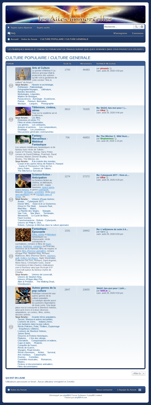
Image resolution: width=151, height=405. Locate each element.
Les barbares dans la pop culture (33, 324)
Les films (36, 118)
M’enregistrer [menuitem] (120, 33)
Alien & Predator (25, 281)
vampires (37, 246)
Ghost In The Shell (26, 206)
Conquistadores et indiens (43, 340)
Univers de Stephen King (29, 277)
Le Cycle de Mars (39, 215)
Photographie (47, 103)
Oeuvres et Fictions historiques (33, 336)
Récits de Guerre (26, 347)
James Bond (24, 333)
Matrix (33, 208)
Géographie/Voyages (28, 89)
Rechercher (136, 26)
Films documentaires (28, 366)
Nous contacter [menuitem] (104, 389)
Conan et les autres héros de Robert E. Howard (40, 164)
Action (41, 352)
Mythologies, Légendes (29, 94)
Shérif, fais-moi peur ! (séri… (111, 288)
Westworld (23, 215)
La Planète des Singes (28, 211)
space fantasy (22, 189)
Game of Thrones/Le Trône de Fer (35, 166)
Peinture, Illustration (37, 101)
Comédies (34, 357)
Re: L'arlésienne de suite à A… (112, 229)
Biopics (21, 362)
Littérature (46, 89)
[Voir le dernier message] (110, 68)
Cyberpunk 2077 (35, 201)
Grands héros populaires (44, 317)
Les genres (23, 125)
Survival (51, 352)
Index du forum (19, 389)
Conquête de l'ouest (27, 345)
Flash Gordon (24, 218)
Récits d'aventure (26, 352)
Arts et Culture (41, 67)
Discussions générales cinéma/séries (35, 132)
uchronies (39, 192)
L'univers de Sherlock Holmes (32, 331)
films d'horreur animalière (34, 251)
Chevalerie (23, 340)
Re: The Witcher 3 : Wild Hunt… (113, 136)
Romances (46, 359)
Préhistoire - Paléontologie (30, 87)
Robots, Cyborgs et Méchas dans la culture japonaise (43, 225)
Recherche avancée (142, 26)
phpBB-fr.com (81, 397)
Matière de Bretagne (27, 96)
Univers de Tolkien (42, 168)
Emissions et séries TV (29, 120)
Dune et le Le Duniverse (44, 204)
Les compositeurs (47, 127)
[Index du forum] (75, 21)
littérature (51, 234)
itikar (102, 110)
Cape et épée (24, 343)
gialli (17, 258)
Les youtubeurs (37, 129)
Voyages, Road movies (29, 350)
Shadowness (107, 138)
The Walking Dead (45, 281)
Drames (21, 357)
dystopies (28, 192)
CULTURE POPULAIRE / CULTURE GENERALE (48, 58)
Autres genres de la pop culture (44, 289)
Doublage (22, 129)
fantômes (27, 246)
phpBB (66, 395)
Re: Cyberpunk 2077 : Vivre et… (113, 175)
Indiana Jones (45, 322)
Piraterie (38, 343)
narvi (102, 232)
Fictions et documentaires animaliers (35, 364)
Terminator (48, 213)
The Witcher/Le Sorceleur (30, 171)
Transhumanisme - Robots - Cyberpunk (37, 220)
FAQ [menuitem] (13, 33)
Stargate (46, 211)
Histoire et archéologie (42, 85)
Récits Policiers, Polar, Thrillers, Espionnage (39, 326)
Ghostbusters (24, 284)
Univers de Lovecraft (42, 274)
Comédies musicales (28, 359)
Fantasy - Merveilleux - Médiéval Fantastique (40, 140)
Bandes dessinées (26, 92)
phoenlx (104, 68)
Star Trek (22, 213)
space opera (48, 187)
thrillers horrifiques (29, 258)
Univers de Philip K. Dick (29, 222)
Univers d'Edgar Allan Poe (30, 279)
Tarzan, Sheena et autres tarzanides (35, 319)
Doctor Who (23, 204)
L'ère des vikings (37, 338)
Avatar (21, 201)
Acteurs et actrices (27, 127)
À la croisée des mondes (43, 161)
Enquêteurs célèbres (29, 329)
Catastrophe (40, 355)
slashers (51, 255)
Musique (22, 103)
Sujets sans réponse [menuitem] (21, 27)
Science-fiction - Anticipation (42, 176)
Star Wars (35, 213)
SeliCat (104, 290)
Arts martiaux (24, 355)
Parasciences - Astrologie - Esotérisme (36, 99)
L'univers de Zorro (26, 322)
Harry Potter (23, 168)
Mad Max (22, 208)
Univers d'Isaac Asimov (43, 199)
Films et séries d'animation (30, 122)
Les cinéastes (38, 125)
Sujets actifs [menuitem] (43, 27)
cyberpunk (43, 189)
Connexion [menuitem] (138, 33)
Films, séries (38, 234)
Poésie (21, 101)
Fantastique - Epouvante (40, 230)
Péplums (22, 338)
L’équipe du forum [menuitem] (126, 389)
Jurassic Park (45, 206)
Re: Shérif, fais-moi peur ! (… (112, 108)
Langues (33, 103)
